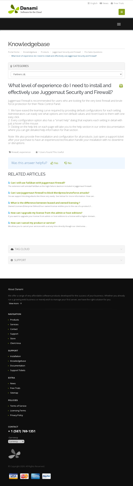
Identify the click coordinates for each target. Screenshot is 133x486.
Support (14, 333)
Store (13, 338)
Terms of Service (18, 406)
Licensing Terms (18, 410)
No (69, 163)
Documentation (17, 365)
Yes (55, 163)
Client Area (15, 343)
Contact (14, 329)
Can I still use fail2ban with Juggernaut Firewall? (37, 182)
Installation (15, 356)
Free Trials (118, 3)
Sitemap (14, 392)
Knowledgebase (30, 52)
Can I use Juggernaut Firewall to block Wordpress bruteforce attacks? (49, 192)
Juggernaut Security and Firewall (67, 52)
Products (45, 52)
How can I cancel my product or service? (32, 222)
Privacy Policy (16, 415)
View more (14, 303)
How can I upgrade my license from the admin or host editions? (46, 212)
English (93, 3)
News (106, 3)
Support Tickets (17, 370)
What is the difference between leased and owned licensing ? (45, 202)
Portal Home (13, 52)
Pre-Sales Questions (93, 52)
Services (14, 324)
